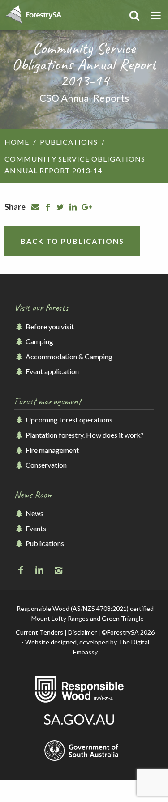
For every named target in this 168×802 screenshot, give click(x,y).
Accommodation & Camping (68, 356)
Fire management (51, 450)
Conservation (45, 465)
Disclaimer (82, 632)
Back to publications (72, 241)
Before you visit (49, 326)
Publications (69, 141)
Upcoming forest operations (68, 419)
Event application (51, 371)
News (33, 513)
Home (16, 141)
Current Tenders (39, 632)
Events (35, 528)
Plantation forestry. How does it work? (84, 435)
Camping (38, 341)
